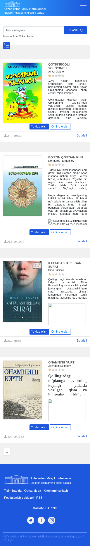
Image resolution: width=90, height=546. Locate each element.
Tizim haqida (13, 490)
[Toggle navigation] (83, 8)
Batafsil (82, 135)
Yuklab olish (39, 126)
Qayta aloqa (32, 490)
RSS (39, 497)
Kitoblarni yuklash (56, 490)
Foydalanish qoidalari (19, 497)
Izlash (73, 30)
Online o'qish (60, 126)
